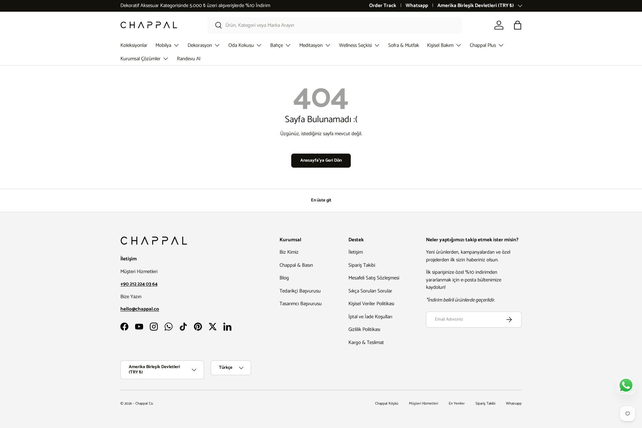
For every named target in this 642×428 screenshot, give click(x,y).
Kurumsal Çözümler (140, 59)
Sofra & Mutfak (403, 45)
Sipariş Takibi (361, 265)
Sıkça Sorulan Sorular (370, 291)
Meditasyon (311, 45)
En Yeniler (457, 404)
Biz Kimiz (289, 252)
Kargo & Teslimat (366, 342)
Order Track (382, 6)
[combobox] (334, 25)
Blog (284, 278)
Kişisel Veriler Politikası (371, 303)
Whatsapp (417, 6)
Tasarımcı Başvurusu (301, 303)
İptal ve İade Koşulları (370, 317)
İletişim (355, 252)
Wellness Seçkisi (355, 45)
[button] (517, 25)
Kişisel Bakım (440, 45)
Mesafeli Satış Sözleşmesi (373, 278)
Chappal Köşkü (386, 404)
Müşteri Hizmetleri (423, 404)
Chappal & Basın (296, 265)
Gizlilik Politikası (364, 329)
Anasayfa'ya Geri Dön (321, 160)
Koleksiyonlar (133, 45)
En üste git (321, 200)
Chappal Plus (483, 45)
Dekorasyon (200, 45)
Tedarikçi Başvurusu (300, 291)
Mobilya (163, 45)
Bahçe (276, 45)
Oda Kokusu (241, 45)
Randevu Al (188, 59)
